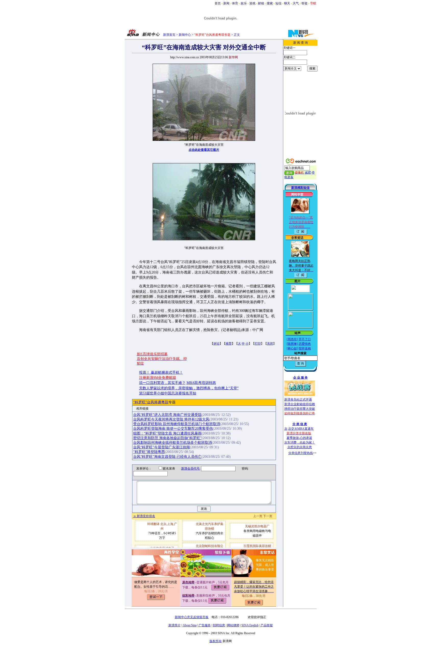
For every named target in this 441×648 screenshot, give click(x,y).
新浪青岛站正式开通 (298, 399)
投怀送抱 (305, 348)
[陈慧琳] (292, 344)
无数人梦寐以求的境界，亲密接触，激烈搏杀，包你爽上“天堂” (189, 388)
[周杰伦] (292, 339)
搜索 (270, 3)
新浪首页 (169, 35)
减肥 (308, 172)
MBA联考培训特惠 (201, 383)
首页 (218, 3)
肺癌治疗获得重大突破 (299, 409)
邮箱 (261, 3)
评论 (216, 343)
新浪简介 (174, 625)
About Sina (190, 625)
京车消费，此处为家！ (299, 442)
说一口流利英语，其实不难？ (162, 383)
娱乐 (244, 3)
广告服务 (205, 625)
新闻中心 (185, 35)
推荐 (229, 343)
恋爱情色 (305, 344)
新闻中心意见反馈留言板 (192, 617)
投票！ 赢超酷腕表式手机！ (161, 372)
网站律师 (233, 625)
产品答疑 (267, 625)
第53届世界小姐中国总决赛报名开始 (167, 393)
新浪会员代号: (190, 468)
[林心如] (292, 348)
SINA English (250, 625)
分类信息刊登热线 (300, 453)
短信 (278, 3)
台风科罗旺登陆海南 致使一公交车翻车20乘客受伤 (173, 428)
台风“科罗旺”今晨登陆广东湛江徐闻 (161, 447)
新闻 (226, 3)
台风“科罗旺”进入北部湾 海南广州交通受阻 (167, 415)
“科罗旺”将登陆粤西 (149, 452)
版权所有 (216, 641)
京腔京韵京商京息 (299, 447)
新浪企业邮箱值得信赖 (299, 404)
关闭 (270, 343)
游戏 (252, 3)
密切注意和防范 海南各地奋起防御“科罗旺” (167, 438)
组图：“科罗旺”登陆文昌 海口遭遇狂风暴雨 (167, 433)
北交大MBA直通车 (301, 428)
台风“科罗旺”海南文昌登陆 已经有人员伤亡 (167, 457)
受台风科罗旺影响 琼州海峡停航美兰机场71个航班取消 (176, 424)
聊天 (287, 3)
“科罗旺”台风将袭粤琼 (150, 402)
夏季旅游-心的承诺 (299, 438)
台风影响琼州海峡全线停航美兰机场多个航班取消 (172, 443)
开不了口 (305, 339)
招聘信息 (219, 625)
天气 (296, 3)
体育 (235, 3)
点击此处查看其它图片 (204, 150)
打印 (258, 343)
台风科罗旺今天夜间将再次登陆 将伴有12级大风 (171, 419)
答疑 (304, 3)
